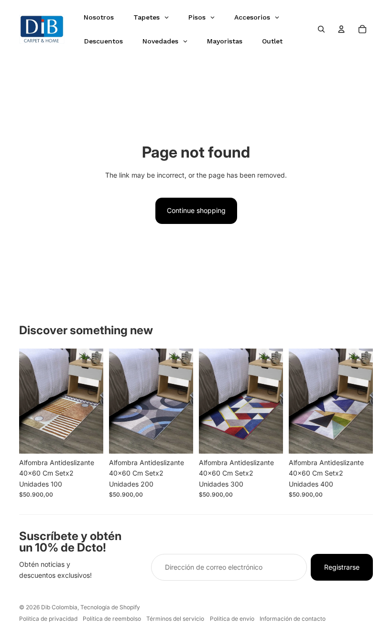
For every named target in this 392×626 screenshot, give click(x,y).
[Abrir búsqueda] (321, 29)
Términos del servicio (175, 618)
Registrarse (341, 567)
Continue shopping (196, 210)
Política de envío (232, 618)
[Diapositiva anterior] (26, 401)
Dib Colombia (59, 607)
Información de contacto (293, 618)
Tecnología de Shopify (110, 607)
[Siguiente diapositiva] (95, 401)
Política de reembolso (112, 618)
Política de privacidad (48, 618)
